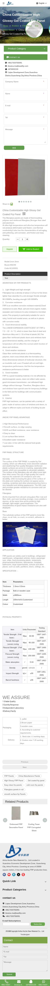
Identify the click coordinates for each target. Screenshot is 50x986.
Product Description (13, 274)
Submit (9, 974)
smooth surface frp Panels (15, 794)
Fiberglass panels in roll (13, 789)
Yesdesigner (25, 934)
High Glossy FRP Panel (13, 781)
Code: (6, 268)
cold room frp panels (34, 785)
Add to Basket (32, 249)
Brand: (7, 265)
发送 (14, 148)
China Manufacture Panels (29, 776)
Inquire (10, 249)
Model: (7, 262)
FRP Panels (9, 776)
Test (6, 278)
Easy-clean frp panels (13, 785)
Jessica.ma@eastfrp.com (18, 66)
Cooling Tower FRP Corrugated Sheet (34, 827)
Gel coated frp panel (36, 781)
